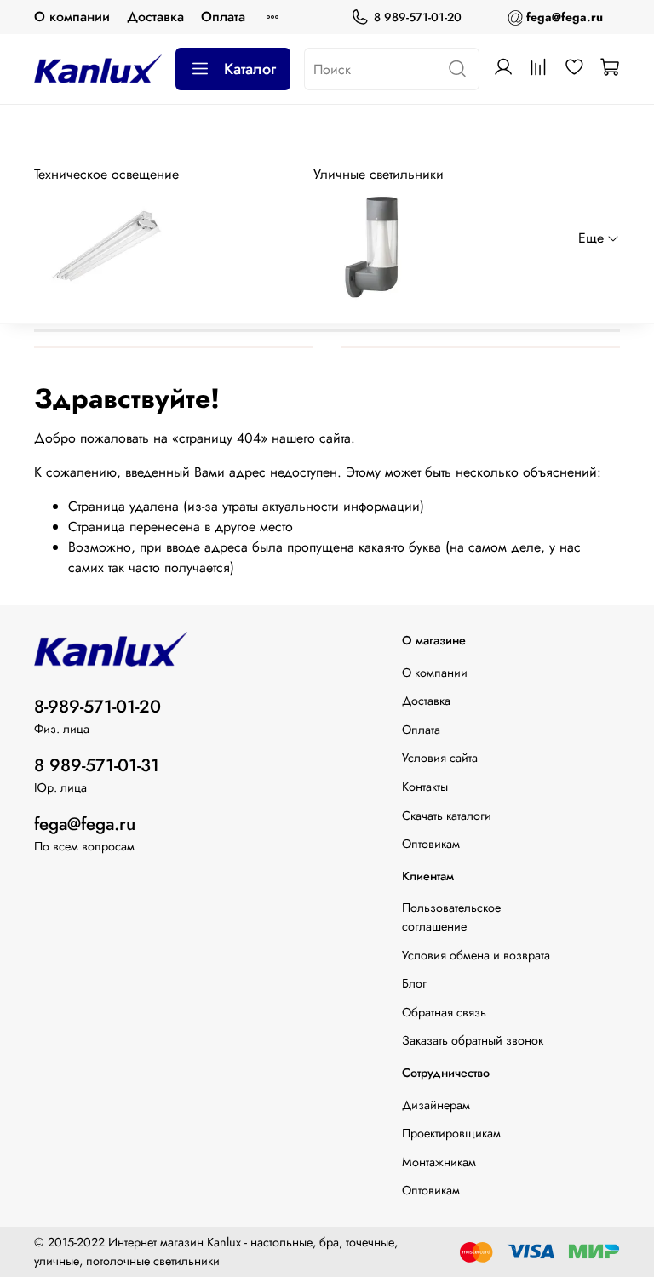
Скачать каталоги (446, 815)
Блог (414, 983)
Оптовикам (431, 843)
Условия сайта (440, 757)
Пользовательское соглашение (451, 917)
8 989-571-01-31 (96, 765)
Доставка (155, 16)
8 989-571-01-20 (418, 17)
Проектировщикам (451, 1133)
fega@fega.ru (84, 824)
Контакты (425, 786)
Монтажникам (439, 1162)
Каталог (250, 69)
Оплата (223, 16)
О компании (72, 16)
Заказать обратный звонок (472, 1040)
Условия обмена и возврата (476, 955)
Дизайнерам (436, 1105)
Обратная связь (444, 1012)
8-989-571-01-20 (97, 706)
